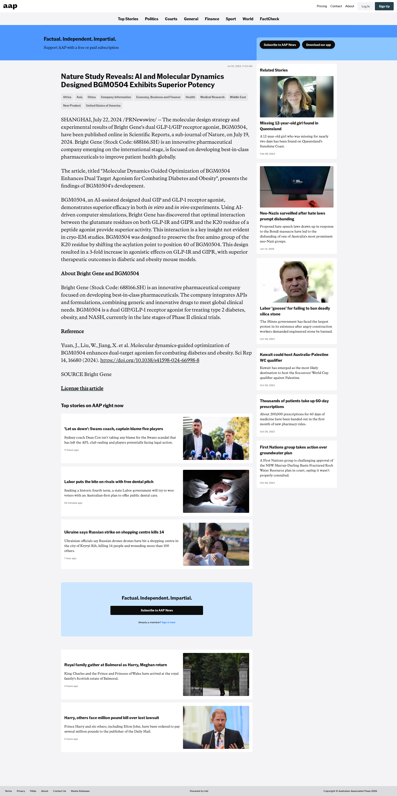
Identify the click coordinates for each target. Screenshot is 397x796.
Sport (231, 18)
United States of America (103, 105)
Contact (336, 6)
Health (190, 97)
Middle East (238, 97)
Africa (67, 97)
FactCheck (269, 18)
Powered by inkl (199, 791)
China (92, 97)
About (349, 6)
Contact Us (59, 791)
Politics (151, 18)
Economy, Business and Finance (158, 97)
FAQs (33, 791)
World (248, 18)
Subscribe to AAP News (280, 45)
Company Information (116, 97)
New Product (72, 105)
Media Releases (80, 791)
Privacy (21, 791)
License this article (82, 388)
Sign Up (384, 6)
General (191, 18)
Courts (171, 18)
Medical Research (212, 97)
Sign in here (168, 622)
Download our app (318, 45)
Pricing (322, 6)
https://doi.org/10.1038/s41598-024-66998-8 (149, 360)
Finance (212, 18)
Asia (80, 97)
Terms (8, 791)
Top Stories (128, 18)
